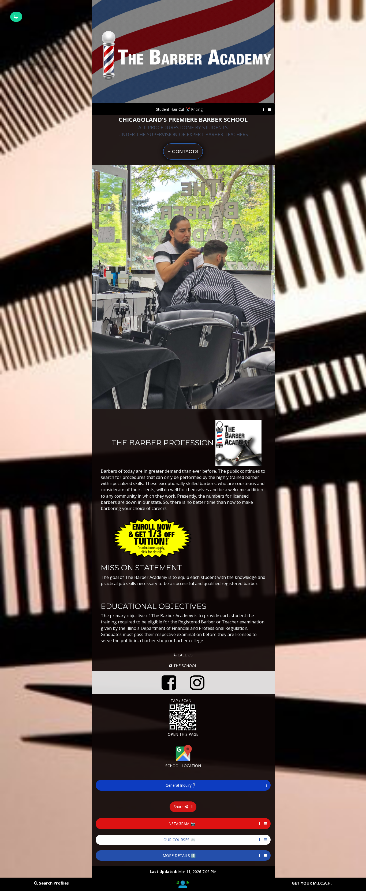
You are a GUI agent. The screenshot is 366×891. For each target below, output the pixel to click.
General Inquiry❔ (181, 785)
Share (179, 806)
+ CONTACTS (183, 151)
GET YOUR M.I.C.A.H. (312, 883)
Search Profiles (53, 883)
